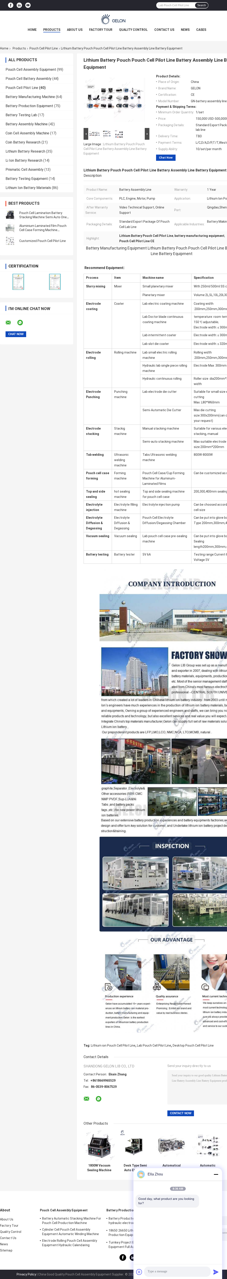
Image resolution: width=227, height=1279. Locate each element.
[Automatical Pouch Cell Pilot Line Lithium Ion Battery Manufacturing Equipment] (171, 1145)
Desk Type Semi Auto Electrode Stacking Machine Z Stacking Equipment (135, 1168)
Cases (201, 29)
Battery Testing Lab (21, 115)
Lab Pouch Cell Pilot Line (154, 1045)
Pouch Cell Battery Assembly (28, 79)
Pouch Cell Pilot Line (43, 48)
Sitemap (6, 1250)
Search (201, 5)
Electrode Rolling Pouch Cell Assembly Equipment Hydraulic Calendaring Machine (69, 1243)
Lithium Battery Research (25, 151)
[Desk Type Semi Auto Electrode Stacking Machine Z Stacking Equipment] (135, 1145)
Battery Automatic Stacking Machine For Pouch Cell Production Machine (71, 1221)
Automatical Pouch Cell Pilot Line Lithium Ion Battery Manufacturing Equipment (171, 1168)
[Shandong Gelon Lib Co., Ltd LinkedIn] (19, 5)
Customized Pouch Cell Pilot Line (42, 241)
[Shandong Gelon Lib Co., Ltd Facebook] (11, 5)
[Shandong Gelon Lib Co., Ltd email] (11, 322)
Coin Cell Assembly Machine (27, 133)
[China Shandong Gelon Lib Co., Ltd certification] (18, 282)
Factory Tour (100, 29)
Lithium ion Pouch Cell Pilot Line (113, 1045)
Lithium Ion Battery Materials (28, 188)
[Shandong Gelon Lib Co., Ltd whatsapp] (22, 322)
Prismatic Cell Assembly (24, 169)
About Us (74, 29)
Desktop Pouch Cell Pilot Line (193, 1045)
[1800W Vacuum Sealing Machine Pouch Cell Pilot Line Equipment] (99, 1145)
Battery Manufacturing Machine (30, 97)
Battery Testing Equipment (27, 179)
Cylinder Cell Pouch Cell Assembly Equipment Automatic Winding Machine (70, 1232)
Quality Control (133, 29)
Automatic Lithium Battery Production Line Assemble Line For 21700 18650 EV (208, 1168)
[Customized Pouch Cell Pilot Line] (10, 241)
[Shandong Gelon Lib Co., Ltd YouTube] (28, 5)
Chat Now (166, 157)
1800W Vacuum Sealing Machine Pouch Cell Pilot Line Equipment (99, 1168)
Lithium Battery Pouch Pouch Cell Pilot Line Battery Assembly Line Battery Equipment (115, 148)
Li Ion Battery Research (24, 160)
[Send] (215, 1272)
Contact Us (164, 29)
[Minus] (216, 1174)
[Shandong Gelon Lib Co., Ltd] (113, 19)
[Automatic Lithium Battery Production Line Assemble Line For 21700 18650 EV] (207, 1145)
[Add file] (139, 1272)
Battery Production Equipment (29, 106)
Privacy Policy (26, 1274)
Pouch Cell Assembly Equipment (31, 69)
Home (32, 29)
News (185, 29)
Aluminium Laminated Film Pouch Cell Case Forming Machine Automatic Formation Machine (43, 230)
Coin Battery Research (23, 142)
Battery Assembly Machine (27, 124)
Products (51, 29)
